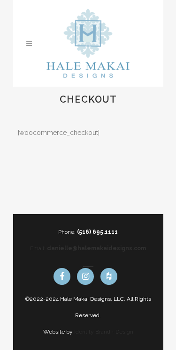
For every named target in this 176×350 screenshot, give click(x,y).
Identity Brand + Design (103, 331)
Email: (88, 248)
